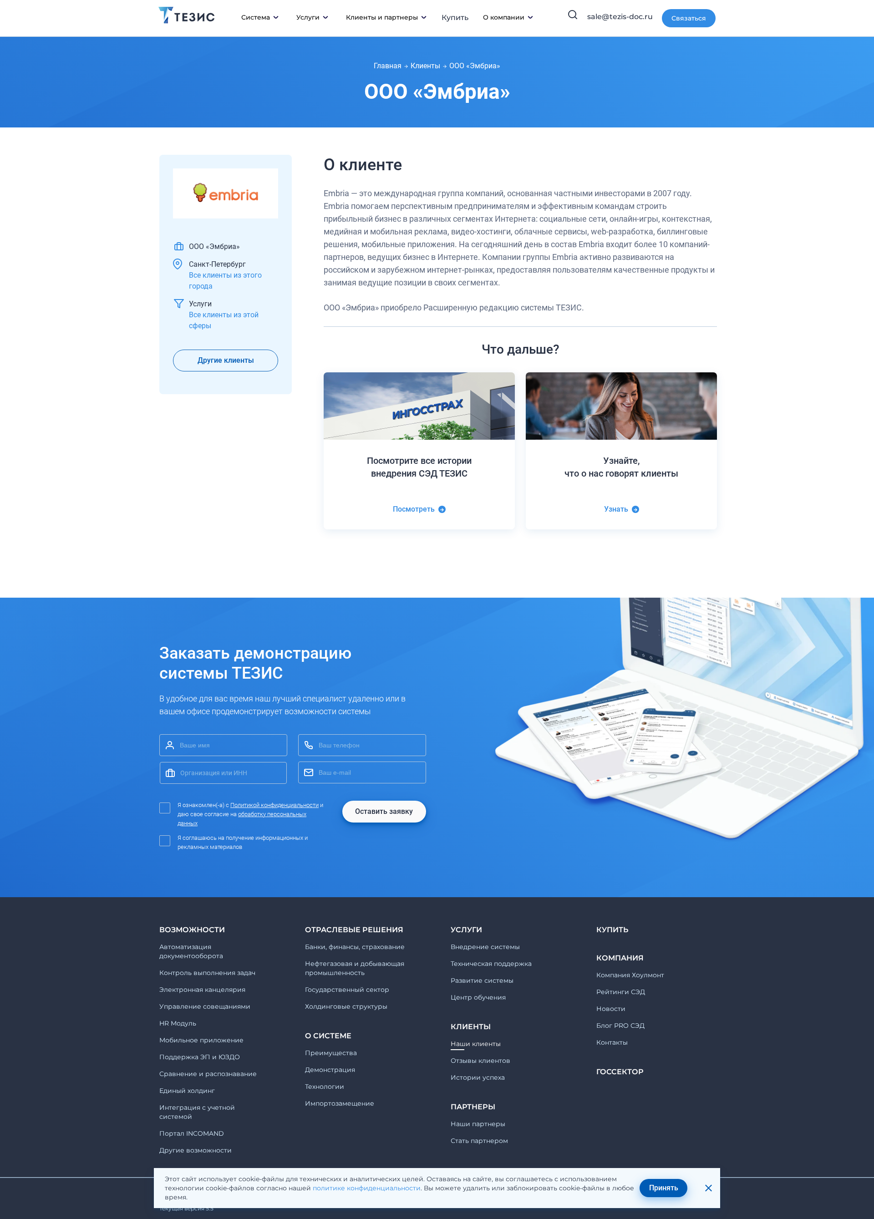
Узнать (616, 509)
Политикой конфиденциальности (274, 805)
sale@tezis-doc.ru (620, 16)
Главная (387, 65)
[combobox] (223, 773)
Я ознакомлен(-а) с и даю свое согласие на (250, 814)
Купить (455, 17)
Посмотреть (414, 509)
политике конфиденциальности (367, 1188)
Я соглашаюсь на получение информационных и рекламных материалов (243, 842)
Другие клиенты (226, 360)
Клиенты (425, 65)
